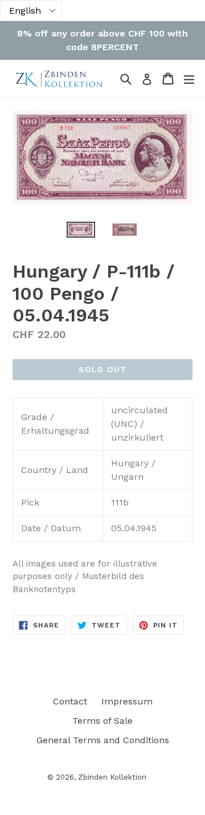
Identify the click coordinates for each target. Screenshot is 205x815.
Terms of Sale (102, 720)
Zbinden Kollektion (112, 777)
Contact (70, 701)
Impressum (127, 701)
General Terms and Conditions (102, 740)
